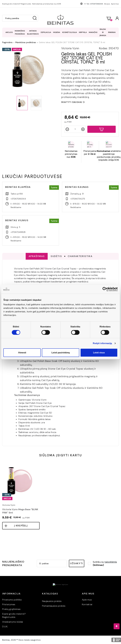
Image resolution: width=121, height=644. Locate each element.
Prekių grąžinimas (11, 609)
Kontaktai (87, 604)
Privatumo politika (12, 599)
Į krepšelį (21, 525)
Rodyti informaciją (102, 343)
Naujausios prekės (52, 601)
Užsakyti (76, 563)
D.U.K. (5, 626)
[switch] (45, 332)
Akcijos (107, 4)
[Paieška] (34, 18)
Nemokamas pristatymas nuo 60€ (46, 4)
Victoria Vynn (70, 48)
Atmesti (22, 352)
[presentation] (2, 488)
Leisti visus (99, 352)
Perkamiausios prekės (53, 605)
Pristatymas (8, 604)
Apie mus (115, 4)
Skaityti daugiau (71, 102)
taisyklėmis (110, 561)
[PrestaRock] (116, 640)
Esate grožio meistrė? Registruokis (16, 4)
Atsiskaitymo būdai (12, 621)
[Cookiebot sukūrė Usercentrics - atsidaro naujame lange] (105, 289)
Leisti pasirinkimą (60, 352)
